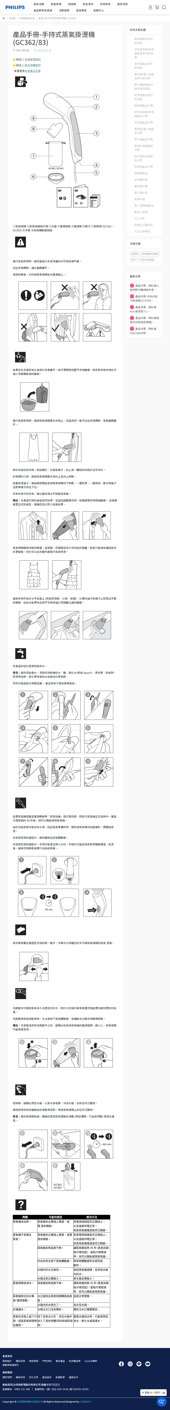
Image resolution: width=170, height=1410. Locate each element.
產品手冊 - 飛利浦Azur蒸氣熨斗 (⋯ (143, 309)
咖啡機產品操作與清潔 (143, 41)
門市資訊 (47, 1361)
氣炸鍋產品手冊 (143, 122)
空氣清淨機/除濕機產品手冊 (144, 114)
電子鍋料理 (141, 193)
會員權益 (60, 1361)
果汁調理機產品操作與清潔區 (143, 87)
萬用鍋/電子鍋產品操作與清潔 (144, 76)
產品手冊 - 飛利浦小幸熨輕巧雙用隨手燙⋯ (144, 288)
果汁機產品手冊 (143, 139)
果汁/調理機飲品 (144, 205)
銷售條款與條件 (10, 1365)
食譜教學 (60, 1377)
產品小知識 (141, 212)
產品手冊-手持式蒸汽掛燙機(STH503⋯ (144, 298)
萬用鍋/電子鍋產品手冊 (144, 131)
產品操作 (46, 1377)
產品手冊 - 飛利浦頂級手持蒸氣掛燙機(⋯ (144, 320)
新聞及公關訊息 (143, 225)
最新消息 (20, 1377)
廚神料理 (139, 199)
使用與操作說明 (150, 253)
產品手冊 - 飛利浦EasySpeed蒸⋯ (143, 331)
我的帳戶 (7, 1361)
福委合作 (73, 1377)
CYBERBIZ (85, 1401)
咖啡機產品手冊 (143, 105)
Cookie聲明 (91, 1361)
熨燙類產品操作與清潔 (143, 97)
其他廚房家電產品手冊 (143, 158)
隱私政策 (20, 1361)
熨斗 (133, 259)
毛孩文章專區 (142, 231)
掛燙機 (134, 253)
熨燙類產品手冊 (143, 167)
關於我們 (7, 1377)
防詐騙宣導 (75, 1361)
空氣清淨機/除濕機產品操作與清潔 (144, 53)
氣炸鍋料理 (141, 180)
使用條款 (33, 1361)
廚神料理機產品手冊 (143, 148)
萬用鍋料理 (141, 186)
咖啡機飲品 (141, 173)
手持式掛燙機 (147, 259)
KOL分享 (139, 218)
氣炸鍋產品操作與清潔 (143, 66)
